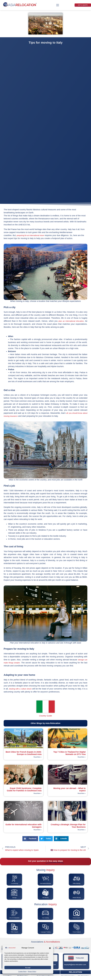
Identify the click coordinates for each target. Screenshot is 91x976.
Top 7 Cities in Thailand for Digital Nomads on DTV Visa (69, 753)
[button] (50, 948)
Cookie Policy (22, 971)
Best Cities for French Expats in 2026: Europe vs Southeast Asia (24, 753)
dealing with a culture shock (20, 689)
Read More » (38, 757)
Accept (27, 968)
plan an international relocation (71, 321)
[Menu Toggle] (57, 5)
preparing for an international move (30, 235)
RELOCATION (75, 972)
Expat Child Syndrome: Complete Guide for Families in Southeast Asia (24, 789)
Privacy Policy (32, 971)
